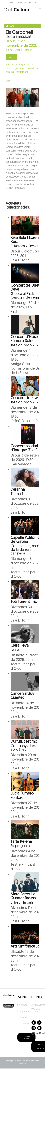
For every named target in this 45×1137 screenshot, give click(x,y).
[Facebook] (34, 1022)
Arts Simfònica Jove (27, 945)
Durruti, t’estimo (24, 741)
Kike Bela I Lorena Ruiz (26, 239)
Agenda (22, 1004)
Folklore (17, 797)
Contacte (22, 1023)
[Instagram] (34, 1028)
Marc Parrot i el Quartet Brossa (23, 895)
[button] (5, 8)
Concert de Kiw (24, 397)
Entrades (11, 57)
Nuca (15, 649)
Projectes (22, 1011)
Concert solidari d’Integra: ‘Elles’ (24, 447)
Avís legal (9, 1061)
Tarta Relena (21, 841)
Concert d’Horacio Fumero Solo (26, 338)
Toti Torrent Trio (24, 601)
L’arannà (18, 489)
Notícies (22, 1017)
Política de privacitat (22, 1061)
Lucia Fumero (22, 792)
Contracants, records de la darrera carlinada (27, 549)
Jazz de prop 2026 (25, 345)
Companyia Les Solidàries (23, 747)
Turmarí (17, 493)
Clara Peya (20, 645)
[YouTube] (39, 1028)
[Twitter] (39, 1022)
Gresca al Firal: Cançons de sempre (27, 295)
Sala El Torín (23, 49)
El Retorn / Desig (24, 245)
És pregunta (20, 845)
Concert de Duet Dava (25, 287)
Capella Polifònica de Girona (26, 539)
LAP (8, 80)
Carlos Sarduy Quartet (22, 695)
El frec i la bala (22, 902)
